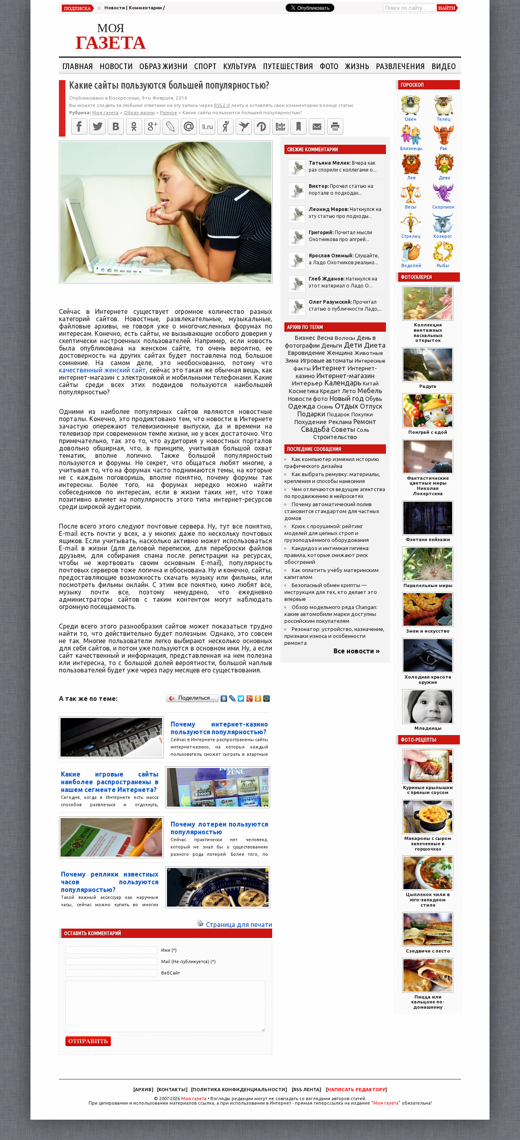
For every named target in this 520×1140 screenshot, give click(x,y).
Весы (410, 207)
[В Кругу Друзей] (262, 126)
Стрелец (410, 236)
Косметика (303, 391)
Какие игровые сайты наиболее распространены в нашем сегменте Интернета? (109, 781)
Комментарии (145, 7)
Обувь (373, 399)
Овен (410, 119)
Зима (292, 360)
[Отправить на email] (317, 126)
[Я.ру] (225, 126)
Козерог (442, 236)
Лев (411, 177)
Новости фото (308, 399)
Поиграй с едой (427, 432)
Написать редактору (356, 1089)
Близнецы (411, 148)
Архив (143, 1089)
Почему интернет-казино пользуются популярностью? (219, 727)
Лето (349, 391)
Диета (375, 345)
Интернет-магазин (345, 375)
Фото (329, 66)
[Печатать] (335, 126)
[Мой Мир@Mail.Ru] (189, 126)
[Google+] (152, 126)
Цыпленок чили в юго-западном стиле (428, 899)
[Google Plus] (249, 698)
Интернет (329, 368)
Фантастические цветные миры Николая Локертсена (428, 485)
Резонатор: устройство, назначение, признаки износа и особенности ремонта (334, 636)
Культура (239, 66)
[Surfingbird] (244, 126)
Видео (443, 66)
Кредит (330, 391)
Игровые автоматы (326, 360)
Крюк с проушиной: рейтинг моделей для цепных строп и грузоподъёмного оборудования (326, 533)
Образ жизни (163, 66)
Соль (363, 429)
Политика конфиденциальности (239, 1089)
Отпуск (371, 406)
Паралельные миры (428, 585)
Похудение (310, 421)
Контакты (172, 1089)
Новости (114, 7)
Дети (353, 345)
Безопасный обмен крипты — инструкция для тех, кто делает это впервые (330, 592)
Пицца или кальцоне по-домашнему (427, 1002)
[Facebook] (79, 126)
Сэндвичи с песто (428, 950)
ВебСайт (170, 972)
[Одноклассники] (134, 126)
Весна (325, 338)
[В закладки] (298, 126)
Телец (443, 119)
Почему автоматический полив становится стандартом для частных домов (331, 511)
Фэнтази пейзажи (427, 539)
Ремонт (364, 421)
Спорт (205, 66)
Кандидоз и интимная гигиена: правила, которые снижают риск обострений (327, 555)
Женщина (340, 353)
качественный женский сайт (102, 370)
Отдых (346, 406)
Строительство (335, 436)
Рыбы (443, 265)
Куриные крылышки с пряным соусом (428, 790)
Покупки (362, 414)
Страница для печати (239, 924)
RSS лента (306, 1089)
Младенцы (428, 728)
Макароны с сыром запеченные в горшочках (427, 843)
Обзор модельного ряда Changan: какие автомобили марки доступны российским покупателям (330, 614)
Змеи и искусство (428, 630)
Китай (371, 383)
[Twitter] (97, 126)
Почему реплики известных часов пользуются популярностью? (109, 881)
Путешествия (288, 66)
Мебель (370, 390)
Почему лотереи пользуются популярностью (219, 827)
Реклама (340, 422)
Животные (368, 353)
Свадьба (315, 429)
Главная (77, 66)
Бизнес (305, 337)
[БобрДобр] (280, 126)
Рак (443, 148)
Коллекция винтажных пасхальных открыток (428, 332)
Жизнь (357, 66)
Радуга (427, 386)
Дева (444, 177)
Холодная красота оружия (428, 679)
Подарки (311, 414)
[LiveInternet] (207, 126)
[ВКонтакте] (116, 126)
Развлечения (400, 66)
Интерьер (307, 383)
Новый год (346, 398)
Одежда (301, 406)
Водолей (411, 265)
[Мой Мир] (266, 698)
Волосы (345, 338)
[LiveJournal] (170, 126)
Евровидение (306, 352)
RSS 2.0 (222, 105)
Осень (325, 406)
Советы (343, 429)
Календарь (342, 383)
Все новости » (357, 651)
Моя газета (193, 1098)
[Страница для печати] (200, 924)
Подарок (338, 414)
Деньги (331, 345)
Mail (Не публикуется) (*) (188, 961)
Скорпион (443, 207)
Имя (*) (169, 950)
